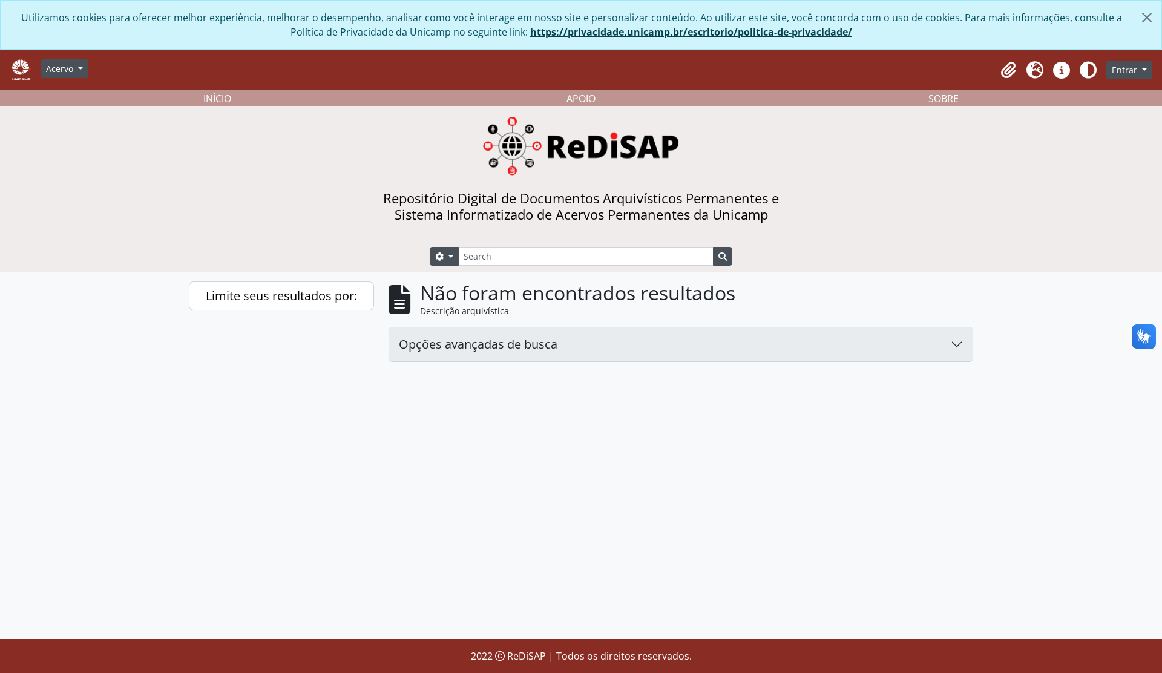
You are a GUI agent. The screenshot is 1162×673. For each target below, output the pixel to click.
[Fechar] (1146, 17)
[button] (1008, 70)
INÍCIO (217, 98)
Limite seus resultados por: (281, 295)
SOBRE (943, 98)
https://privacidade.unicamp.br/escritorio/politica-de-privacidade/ (691, 32)
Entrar (1126, 70)
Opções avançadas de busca (478, 344)
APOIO (581, 98)
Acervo (61, 68)
